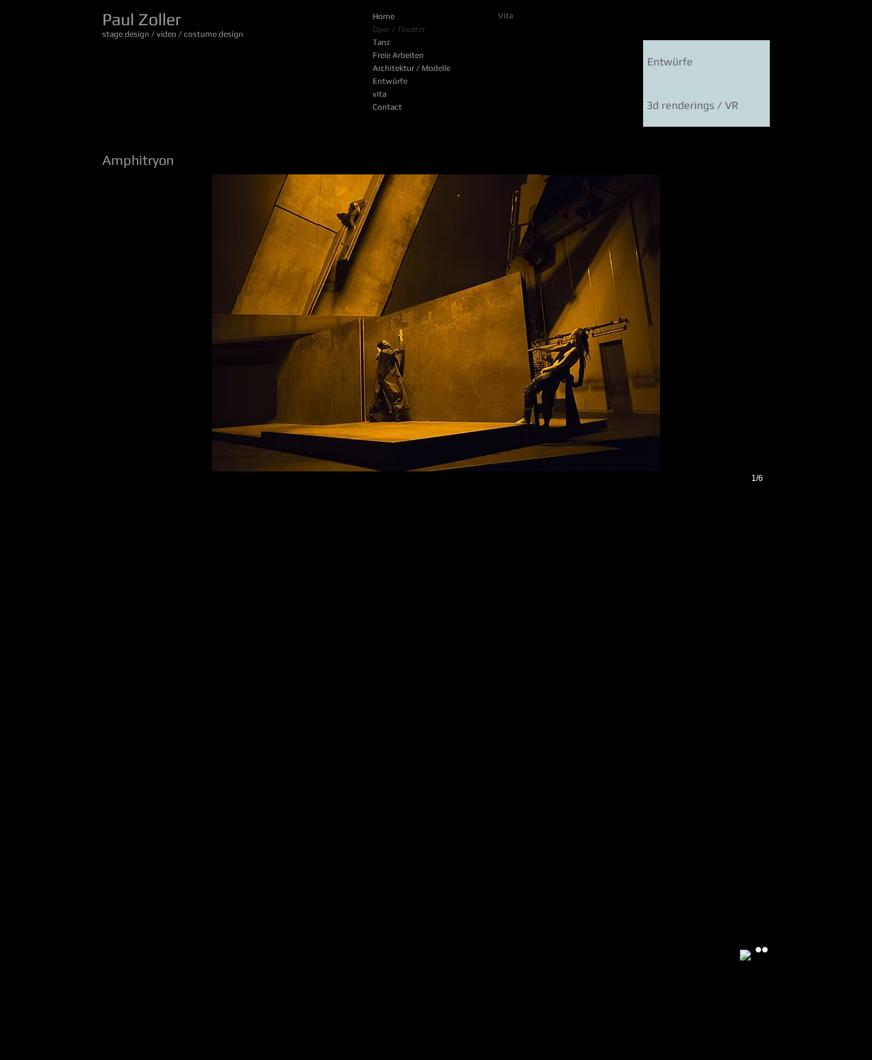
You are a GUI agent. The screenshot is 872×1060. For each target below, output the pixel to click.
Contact (387, 107)
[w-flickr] (762, 950)
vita (379, 94)
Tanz (381, 42)
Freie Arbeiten (398, 55)
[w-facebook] (746, 956)
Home (383, 16)
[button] (436, 343)
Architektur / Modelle (411, 68)
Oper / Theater (399, 29)
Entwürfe (390, 81)
